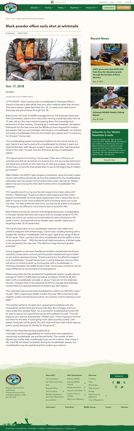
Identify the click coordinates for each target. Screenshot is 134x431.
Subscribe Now (109, 160)
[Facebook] (113, 382)
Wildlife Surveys (90, 407)
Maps (91, 382)
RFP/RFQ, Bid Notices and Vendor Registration (55, 395)
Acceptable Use (21, 428)
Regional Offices (52, 388)
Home (8, 19)
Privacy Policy (10, 428)
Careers (108, 407)
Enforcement (51, 407)
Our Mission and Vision (54, 382)
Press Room (69, 407)
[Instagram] (116, 387)
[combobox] (72, 2)
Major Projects (94, 388)
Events (119, 2)
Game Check (109, 8)
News (112, 2)
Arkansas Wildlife (73, 379)
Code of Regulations (96, 400)
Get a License (123, 8)
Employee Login (71, 428)
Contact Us (128, 2)
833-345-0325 (11, 397)
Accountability (51, 400)
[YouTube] (118, 382)
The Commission (52, 379)
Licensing (92, 379)
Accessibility (32, 428)
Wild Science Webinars (75, 399)
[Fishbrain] (121, 387)
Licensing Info (102, 2)
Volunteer (124, 407)
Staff (47, 385)
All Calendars (93, 385)
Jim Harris (11, 33)
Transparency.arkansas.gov (55, 428)
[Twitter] (124, 382)
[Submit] (52, 2)
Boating (91, 391)
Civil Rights (41, 428)
